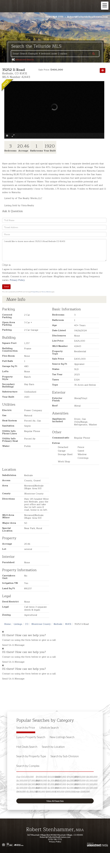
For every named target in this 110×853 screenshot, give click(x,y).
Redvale (58, 624)
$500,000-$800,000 (45, 791)
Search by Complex (27, 765)
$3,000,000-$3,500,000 (85, 784)
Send (6, 286)
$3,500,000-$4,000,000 (66, 784)
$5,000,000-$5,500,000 (85, 780)
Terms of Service (46, 292)
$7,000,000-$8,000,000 (85, 776)
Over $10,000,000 (25, 776)
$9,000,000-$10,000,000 (48, 776)
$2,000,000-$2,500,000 (47, 787)
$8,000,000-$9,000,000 (66, 776)
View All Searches (55, 801)
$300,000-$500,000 (65, 791)
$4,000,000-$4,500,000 (27, 784)
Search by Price (25, 727)
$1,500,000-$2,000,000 (66, 787)
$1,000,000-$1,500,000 (85, 787)
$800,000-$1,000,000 (27, 791)
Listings (18, 624)
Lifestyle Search (49, 727)
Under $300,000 (82, 791)
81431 (68, 624)
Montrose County (41, 624)
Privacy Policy (17, 280)
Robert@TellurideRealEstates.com (87, 17)
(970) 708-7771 (54, 17)
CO (26, 624)
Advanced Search (24, 59)
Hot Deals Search (26, 746)
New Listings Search (62, 737)
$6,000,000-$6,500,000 (47, 780)
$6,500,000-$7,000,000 (27, 780)
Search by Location (53, 746)
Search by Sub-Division (65, 756)
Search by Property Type (31, 756)
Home (7, 624)
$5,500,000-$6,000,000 (66, 780)
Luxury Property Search (30, 737)
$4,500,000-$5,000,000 (47, 784)
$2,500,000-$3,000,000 (27, 787)
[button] (93, 53)
